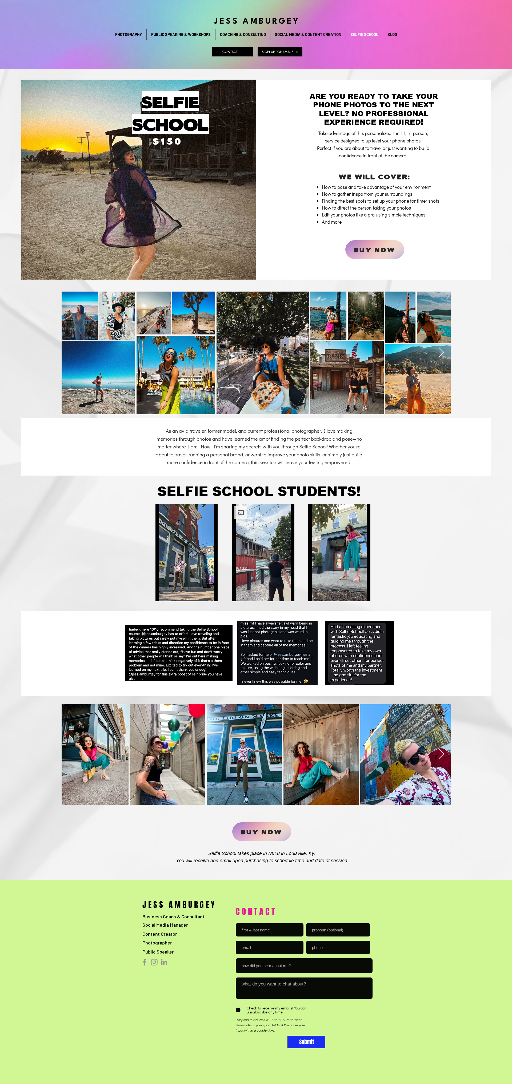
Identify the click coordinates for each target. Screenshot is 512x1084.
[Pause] (162, 594)
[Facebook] (144, 962)
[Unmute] (171, 594)
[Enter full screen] (216, 594)
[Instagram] (154, 962)
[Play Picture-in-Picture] (206, 594)
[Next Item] (441, 352)
